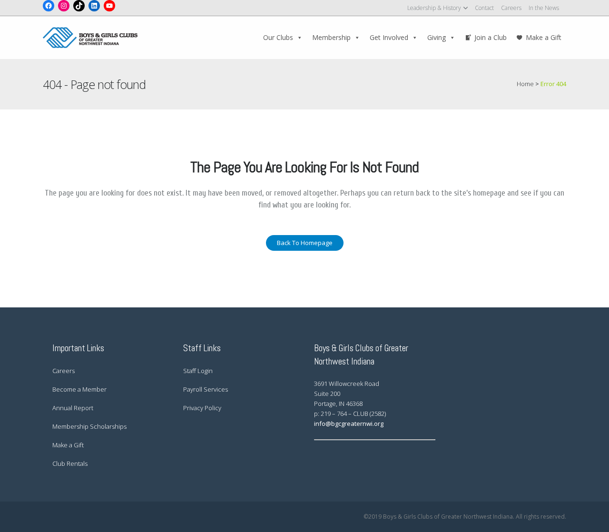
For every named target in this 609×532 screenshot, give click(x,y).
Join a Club (490, 37)
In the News (544, 8)
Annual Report (72, 408)
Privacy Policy (202, 408)
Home (525, 83)
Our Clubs (278, 37)
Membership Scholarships (89, 426)
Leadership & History (434, 8)
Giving (436, 37)
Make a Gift (543, 37)
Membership (331, 37)
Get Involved (389, 37)
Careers (511, 8)
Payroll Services (205, 389)
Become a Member (79, 389)
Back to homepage (305, 242)
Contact (484, 8)
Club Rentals (70, 463)
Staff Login (198, 370)
